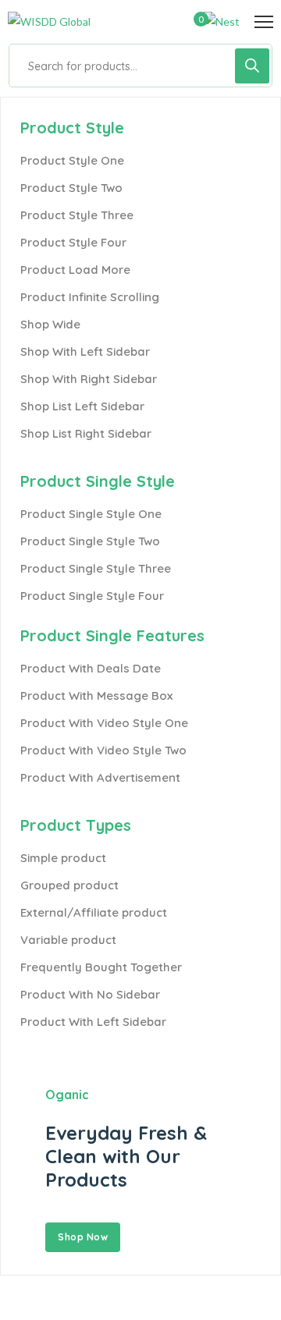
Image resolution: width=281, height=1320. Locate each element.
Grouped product (69, 885)
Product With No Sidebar (90, 994)
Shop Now (83, 1237)
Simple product (63, 858)
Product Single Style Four (92, 595)
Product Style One (72, 160)
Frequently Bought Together (101, 967)
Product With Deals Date (90, 668)
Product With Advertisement (100, 777)
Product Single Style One (91, 514)
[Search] (252, 65)
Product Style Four (73, 242)
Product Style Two (71, 187)
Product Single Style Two (90, 541)
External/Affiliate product (93, 912)
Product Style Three (76, 215)
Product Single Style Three (95, 568)
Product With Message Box (96, 695)
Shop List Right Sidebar (85, 433)
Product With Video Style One (104, 723)
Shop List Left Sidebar (82, 406)
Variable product (68, 940)
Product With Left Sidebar (93, 1021)
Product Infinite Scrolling (89, 297)
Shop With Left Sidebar (85, 351)
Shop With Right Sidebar (88, 379)
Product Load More (75, 269)
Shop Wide (50, 324)
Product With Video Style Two (103, 750)
